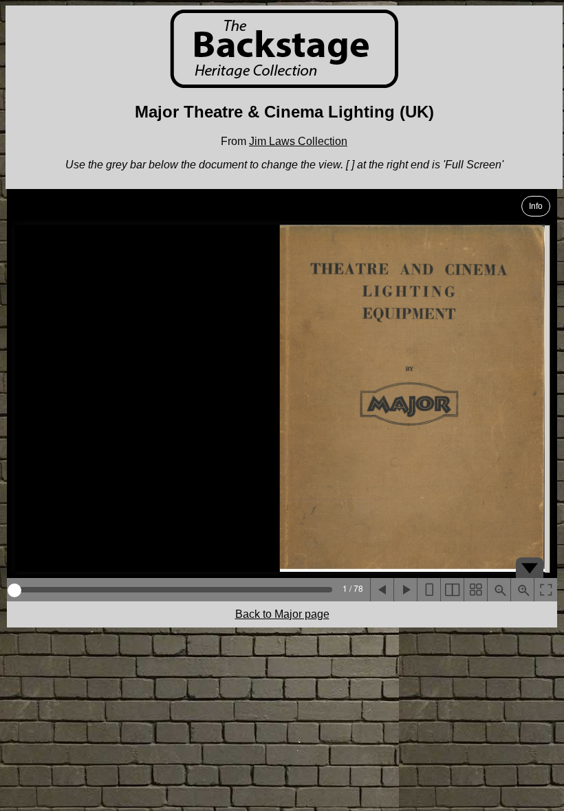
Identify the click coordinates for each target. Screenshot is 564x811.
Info (536, 206)
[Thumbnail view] (475, 589)
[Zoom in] (522, 589)
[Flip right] (405, 589)
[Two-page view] (452, 589)
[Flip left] (381, 589)
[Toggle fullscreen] (545, 589)
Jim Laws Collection (298, 141)
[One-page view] (428, 589)
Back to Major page (282, 614)
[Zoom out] (498, 589)
